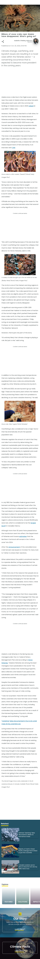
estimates (23, 536)
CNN (13, 148)
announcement (14, 547)
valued (31, 106)
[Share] (2, 41)
